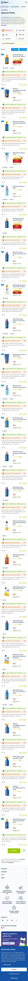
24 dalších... (14, 850)
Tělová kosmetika (15, 6)
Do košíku (24, 84)
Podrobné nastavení (14, 974)
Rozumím (14, 969)
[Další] (24, 850)
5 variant (4, 233)
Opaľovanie (22, 859)
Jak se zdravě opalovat (8, 43)
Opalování (23, 6)
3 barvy (11, 167)
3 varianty (4, 167)
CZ (4, 927)
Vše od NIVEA (4, 10)
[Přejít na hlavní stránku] (5, 2)
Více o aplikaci (7, 943)
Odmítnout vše (14, 978)
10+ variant (5, 68)
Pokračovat (3, 25)
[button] (14, 869)
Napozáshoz (11, 862)
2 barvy (12, 68)
